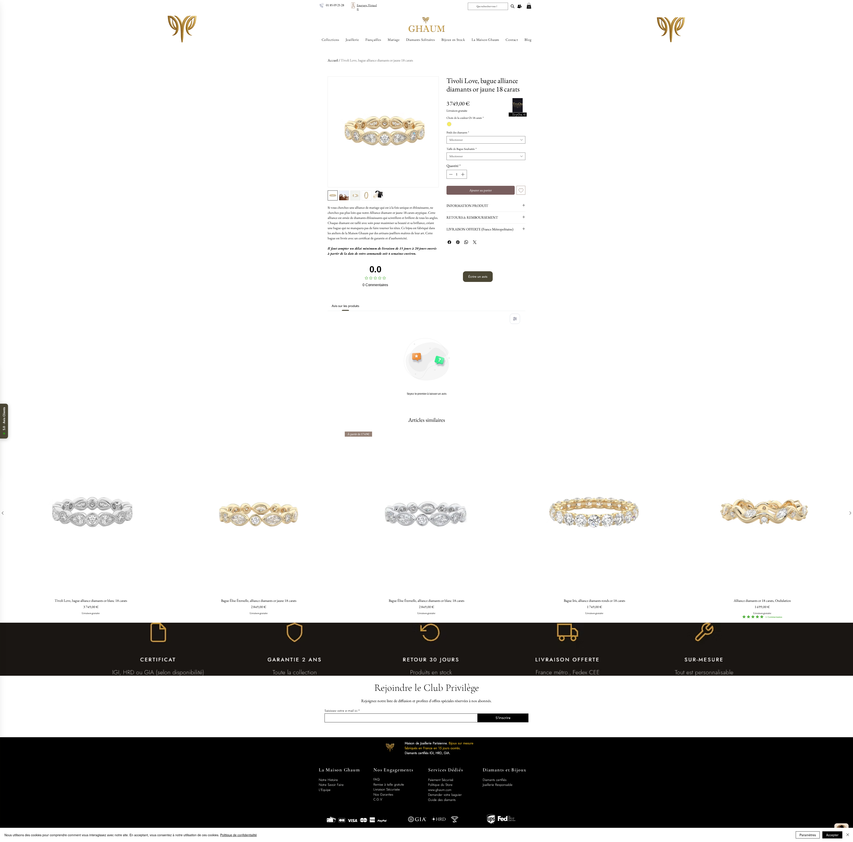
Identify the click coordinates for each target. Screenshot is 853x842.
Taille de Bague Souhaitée (461, 149)
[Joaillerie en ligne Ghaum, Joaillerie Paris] (512, 6)
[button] (528, 6)
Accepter (832, 835)
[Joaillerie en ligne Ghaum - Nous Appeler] (321, 5)
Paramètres (807, 835)
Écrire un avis (477, 276)
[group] (426, 525)
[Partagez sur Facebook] (449, 242)
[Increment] (463, 174)
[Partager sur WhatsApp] (466, 242)
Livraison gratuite (456, 111)
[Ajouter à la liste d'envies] (521, 190)
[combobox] (485, 140)
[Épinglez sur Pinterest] (457, 242)
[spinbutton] (456, 174)
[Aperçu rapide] (91, 513)
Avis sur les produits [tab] (345, 306)
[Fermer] (847, 834)
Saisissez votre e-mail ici (341, 710)
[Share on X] (474, 242)
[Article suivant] (850, 513)
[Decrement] (450, 174)
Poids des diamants (457, 132)
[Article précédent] (2, 513)
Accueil (333, 60)
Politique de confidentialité (238, 835)
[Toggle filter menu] (515, 319)
